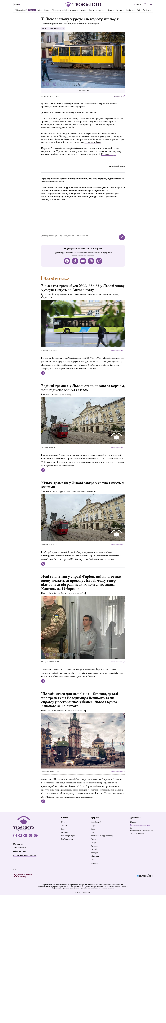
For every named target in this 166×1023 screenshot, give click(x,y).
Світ (139, 10)
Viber (61, 181)
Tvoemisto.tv (91, 112)
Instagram (51, 181)
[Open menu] (151, 4)
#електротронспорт (49, 236)
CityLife (32, 10)
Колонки (64, 832)
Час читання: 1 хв (57, 29)
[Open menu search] (145, 4)
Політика (147, 10)
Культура (120, 10)
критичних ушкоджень (100, 136)
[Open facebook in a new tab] (67, 261)
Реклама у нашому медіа (140, 825)
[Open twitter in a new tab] (99, 261)
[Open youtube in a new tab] (83, 261)
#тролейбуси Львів (67, 236)
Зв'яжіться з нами (137, 833)
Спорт (91, 10)
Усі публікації (20, 10)
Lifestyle (110, 10)
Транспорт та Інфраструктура (65, 10)
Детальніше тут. (108, 154)
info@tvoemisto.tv (20, 851)
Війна (40, 10)
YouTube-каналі (57, 199)
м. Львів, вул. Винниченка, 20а (24, 855)
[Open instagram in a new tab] (91, 261)
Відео (63, 829)
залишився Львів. (93, 142)
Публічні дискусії (68, 836)
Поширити (118, 96)
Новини (64, 822)
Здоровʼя (100, 10)
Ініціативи (131, 10)
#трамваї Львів (82, 236)
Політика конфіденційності (141, 830)
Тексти (64, 825)
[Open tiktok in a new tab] (75, 261)
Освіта (83, 10)
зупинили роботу (107, 124)
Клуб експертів (67, 839)
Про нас (133, 822)
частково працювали (95, 118)
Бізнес (47, 10)
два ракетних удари (107, 133)
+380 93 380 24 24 (19, 847)
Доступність (135, 827)
